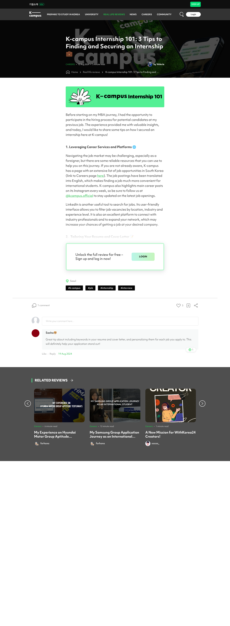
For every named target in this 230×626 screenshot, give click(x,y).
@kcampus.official (79, 196)
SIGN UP (195, 4)
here (100, 176)
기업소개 (33, 4)
